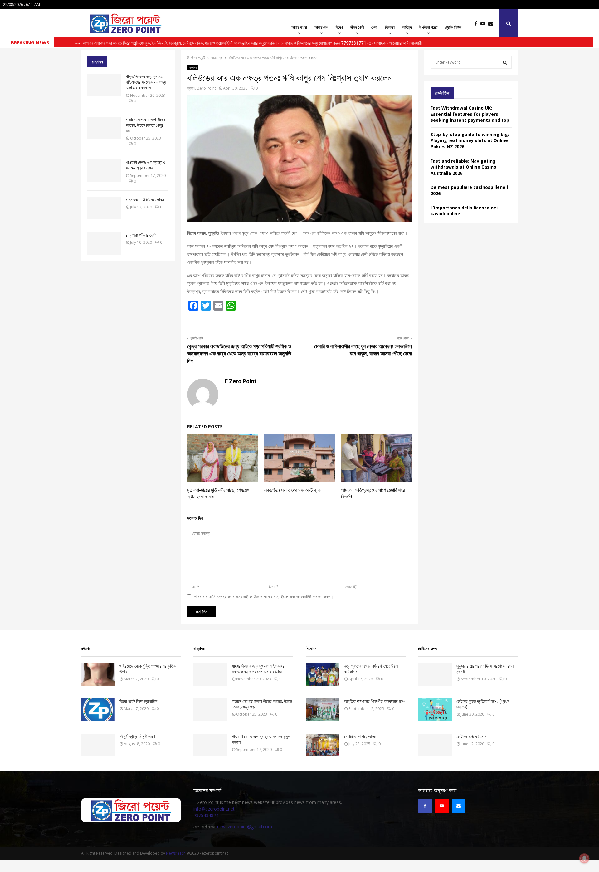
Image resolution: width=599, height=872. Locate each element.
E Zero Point (205, 88)
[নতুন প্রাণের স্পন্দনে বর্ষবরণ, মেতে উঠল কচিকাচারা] (322, 674)
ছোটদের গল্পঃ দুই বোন (471, 736)
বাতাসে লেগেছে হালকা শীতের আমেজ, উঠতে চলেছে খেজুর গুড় (146, 125)
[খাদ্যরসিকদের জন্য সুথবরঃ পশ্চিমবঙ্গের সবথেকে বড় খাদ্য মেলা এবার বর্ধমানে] (104, 85)
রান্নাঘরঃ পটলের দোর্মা (141, 235)
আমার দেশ (321, 27)
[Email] (492, 23)
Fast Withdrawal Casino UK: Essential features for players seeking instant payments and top (470, 114)
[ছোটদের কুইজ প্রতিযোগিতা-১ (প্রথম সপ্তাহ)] (435, 709)
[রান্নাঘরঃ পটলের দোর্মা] (104, 243)
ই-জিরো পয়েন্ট (428, 27)
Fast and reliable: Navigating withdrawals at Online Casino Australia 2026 (463, 167)
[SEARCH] (505, 62)
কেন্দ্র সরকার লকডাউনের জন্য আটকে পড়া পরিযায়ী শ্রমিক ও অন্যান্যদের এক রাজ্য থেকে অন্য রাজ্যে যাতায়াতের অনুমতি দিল (239, 354)
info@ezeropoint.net (214, 809)
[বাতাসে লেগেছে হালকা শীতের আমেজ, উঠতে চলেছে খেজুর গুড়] (104, 128)
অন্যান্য (193, 67)
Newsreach (176, 853)
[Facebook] (477, 23)
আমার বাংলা (299, 27)
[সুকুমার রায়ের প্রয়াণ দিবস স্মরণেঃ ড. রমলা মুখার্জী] (435, 674)
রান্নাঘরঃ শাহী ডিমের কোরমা (145, 199)
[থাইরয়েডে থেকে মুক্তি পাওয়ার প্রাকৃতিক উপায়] (98, 674)
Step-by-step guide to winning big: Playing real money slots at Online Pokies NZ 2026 (470, 140)
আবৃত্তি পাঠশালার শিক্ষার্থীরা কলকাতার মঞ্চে (374, 701)
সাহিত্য (407, 27)
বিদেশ (339, 27)
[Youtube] (484, 23)
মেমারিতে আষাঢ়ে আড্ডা (360, 736)
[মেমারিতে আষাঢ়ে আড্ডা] (322, 745)
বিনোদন (390, 27)
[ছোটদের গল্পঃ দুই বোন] (435, 745)
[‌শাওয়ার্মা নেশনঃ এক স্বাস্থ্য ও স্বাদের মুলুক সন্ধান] (104, 170)
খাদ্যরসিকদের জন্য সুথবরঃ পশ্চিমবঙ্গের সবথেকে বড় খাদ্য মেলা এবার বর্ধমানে (146, 82)
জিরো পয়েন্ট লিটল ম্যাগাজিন (138, 701)
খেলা (374, 27)
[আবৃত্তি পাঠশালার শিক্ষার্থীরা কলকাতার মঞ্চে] (322, 709)
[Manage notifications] (584, 858)
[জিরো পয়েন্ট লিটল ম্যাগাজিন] (98, 709)
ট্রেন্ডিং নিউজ (453, 27)
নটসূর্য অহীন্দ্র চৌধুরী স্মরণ (137, 736)
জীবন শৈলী (357, 27)
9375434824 (205, 815)
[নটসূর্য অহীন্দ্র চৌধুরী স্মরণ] (98, 745)
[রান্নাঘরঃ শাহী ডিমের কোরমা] (104, 208)
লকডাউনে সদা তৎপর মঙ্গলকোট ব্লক (292, 490)
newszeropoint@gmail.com (244, 827)
